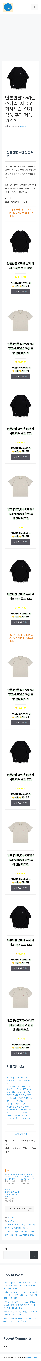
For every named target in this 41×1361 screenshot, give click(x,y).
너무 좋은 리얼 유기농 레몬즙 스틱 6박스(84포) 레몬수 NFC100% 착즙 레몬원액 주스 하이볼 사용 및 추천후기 (20, 1305)
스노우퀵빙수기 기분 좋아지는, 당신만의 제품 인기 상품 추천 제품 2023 (20, 1081)
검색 (5, 1249)
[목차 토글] (29, 1209)
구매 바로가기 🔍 (20, 291)
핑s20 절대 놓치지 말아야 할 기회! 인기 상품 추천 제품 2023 (12, 1176)
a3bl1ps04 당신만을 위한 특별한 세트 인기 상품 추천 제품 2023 (27, 1176)
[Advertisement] (20, 35)
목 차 (9, 198)
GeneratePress (31, 1357)
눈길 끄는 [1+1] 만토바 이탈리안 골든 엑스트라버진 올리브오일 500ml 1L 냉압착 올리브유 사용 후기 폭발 (20, 1285)
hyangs (17, 10)
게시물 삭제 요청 (20, 1134)
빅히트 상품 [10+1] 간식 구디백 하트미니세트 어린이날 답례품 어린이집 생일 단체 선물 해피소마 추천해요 (20, 1295)
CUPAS (11, 1218)
